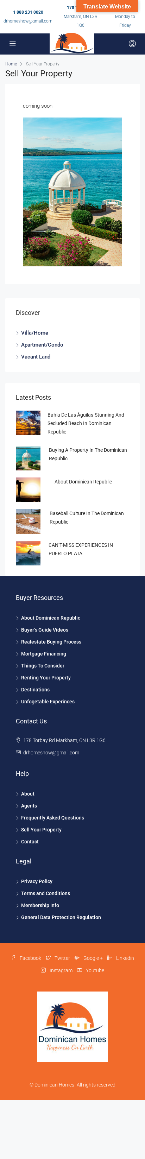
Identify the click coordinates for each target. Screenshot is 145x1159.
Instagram (60, 970)
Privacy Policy (36, 881)
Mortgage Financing (43, 654)
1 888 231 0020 (28, 12)
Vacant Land (35, 357)
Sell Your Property (41, 829)
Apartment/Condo (42, 345)
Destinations (35, 689)
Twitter (61, 958)
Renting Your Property (46, 677)
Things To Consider (42, 666)
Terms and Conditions (45, 893)
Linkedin (124, 958)
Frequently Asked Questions (52, 818)
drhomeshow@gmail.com (28, 21)
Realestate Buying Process (51, 642)
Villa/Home (34, 333)
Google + (92, 958)
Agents (29, 806)
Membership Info (40, 905)
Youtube (94, 970)
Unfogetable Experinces (48, 701)
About (27, 794)
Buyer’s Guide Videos (44, 630)
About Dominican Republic (83, 481)
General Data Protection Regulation (61, 917)
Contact (30, 841)
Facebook (30, 958)
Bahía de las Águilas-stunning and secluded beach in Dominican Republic (86, 423)
